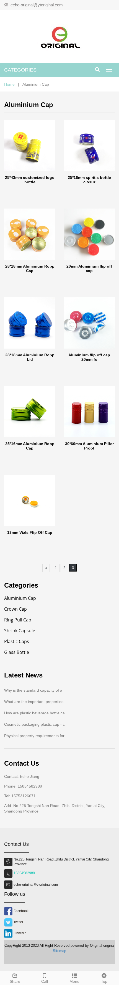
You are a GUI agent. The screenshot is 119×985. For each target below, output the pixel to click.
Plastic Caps (16, 641)
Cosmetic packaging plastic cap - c (34, 724)
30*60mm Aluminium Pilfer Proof (89, 445)
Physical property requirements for (34, 735)
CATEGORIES (20, 70)
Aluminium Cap (20, 598)
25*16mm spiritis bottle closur (89, 179)
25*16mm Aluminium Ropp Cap (30, 445)
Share (15, 981)
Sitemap (59, 951)
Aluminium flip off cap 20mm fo (89, 357)
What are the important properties (33, 701)
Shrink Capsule (19, 631)
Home (9, 84)
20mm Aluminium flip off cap (89, 268)
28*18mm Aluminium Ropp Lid (30, 357)
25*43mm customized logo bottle (30, 179)
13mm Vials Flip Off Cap (29, 532)
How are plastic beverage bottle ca (34, 713)
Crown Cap (15, 609)
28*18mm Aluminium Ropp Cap (30, 268)
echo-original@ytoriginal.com (37, 4)
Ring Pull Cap (17, 620)
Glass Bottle (16, 652)
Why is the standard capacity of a (33, 690)
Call (44, 981)
